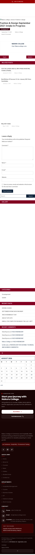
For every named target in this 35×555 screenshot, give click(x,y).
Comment (5, 145)
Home (4, 459)
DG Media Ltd (13, 542)
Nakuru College (19, 32)
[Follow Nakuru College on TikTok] (12, 449)
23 (31, 374)
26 (11, 378)
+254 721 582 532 (18, 1)
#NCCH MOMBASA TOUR (9, 314)
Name (4, 163)
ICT (4, 496)
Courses (5, 465)
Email (4, 170)
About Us (5, 462)
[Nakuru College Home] (17, 427)
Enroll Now (16, 411)
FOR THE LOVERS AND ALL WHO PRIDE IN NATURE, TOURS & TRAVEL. (15, 69)
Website (4, 177)
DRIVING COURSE (7, 308)
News (4, 468)
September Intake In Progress (6, 57)
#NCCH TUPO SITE (7, 318)
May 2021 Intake (6, 123)
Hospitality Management (10, 486)
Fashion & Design (8, 499)
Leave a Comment (6, 34)
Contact (4, 545)
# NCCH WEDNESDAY (17, 332)
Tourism (5, 489)
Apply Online (5, 547)
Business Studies (8, 492)
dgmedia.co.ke (22, 542)
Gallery (5, 471)
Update (4, 297)
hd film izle (5, 345)
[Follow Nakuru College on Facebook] (3, 449)
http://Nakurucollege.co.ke (19, 46)
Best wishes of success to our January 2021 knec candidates (16, 80)
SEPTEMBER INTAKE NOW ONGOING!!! (12, 311)
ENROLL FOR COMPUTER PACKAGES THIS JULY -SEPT (17, 321)
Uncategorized (4, 29)
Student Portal (7, 474)
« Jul (1, 385)
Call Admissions (16, 416)
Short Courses (7, 502)
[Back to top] (17, 551)
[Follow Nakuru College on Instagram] (7, 449)
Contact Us (6, 477)
